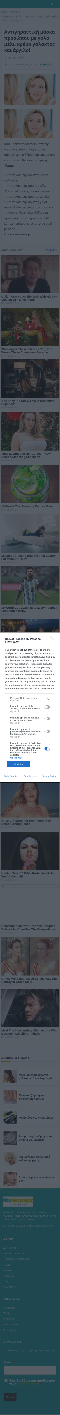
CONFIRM (19, 764)
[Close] (53, 639)
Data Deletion (11, 776)
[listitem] (30, 699)
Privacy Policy (49, 776)
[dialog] (30, 707)
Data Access (30, 776)
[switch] (47, 707)
